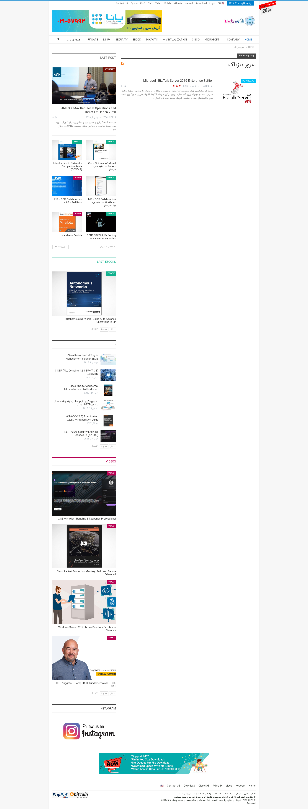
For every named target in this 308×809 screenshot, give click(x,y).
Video (158, 3)
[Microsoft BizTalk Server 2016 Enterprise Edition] (237, 91)
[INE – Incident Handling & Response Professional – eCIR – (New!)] (84, 493)
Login (212, 3)
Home (248, 40)
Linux (106, 40)
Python (134, 3)
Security (121, 40)
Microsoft (212, 40)
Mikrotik (178, 3)
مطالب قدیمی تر (107, 246)
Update (93, 40)
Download (201, 3)
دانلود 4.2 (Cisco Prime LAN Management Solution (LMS (82, 357)
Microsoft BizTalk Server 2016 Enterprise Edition (178, 80)
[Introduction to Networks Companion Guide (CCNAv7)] (67, 150)
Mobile (167, 3)
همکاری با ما (73, 40)
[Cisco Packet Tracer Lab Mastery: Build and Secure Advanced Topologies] (84, 546)
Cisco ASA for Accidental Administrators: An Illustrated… (80, 387)
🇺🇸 (161, 786)
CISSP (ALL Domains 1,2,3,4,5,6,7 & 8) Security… (76, 372)
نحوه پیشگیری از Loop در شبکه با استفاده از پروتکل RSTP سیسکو (76, 403)
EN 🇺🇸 (221, 3)
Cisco (196, 40)
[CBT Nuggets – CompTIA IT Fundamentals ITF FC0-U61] (84, 658)
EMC (142, 3)
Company (233, 40)
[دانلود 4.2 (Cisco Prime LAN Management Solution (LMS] (108, 359)
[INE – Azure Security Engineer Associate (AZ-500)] (108, 436)
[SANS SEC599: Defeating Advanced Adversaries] (101, 222)
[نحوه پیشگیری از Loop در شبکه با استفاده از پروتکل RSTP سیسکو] (108, 405)
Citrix (150, 3)
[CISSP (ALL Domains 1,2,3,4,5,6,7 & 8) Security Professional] (108, 375)
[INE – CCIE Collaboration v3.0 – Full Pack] (67, 186)
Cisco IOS (204, 786)
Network (189, 3)
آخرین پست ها (61, 246)
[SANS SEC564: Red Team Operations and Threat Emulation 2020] (84, 85)
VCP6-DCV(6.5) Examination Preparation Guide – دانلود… (82, 418)
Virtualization (176, 40)
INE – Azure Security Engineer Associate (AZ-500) (81, 433)
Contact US (122, 3)
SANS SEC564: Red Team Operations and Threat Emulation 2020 (88, 110)
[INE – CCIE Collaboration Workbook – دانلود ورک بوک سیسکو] (101, 186)
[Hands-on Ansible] (67, 222)
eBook (137, 40)
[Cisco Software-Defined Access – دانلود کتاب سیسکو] (101, 150)
